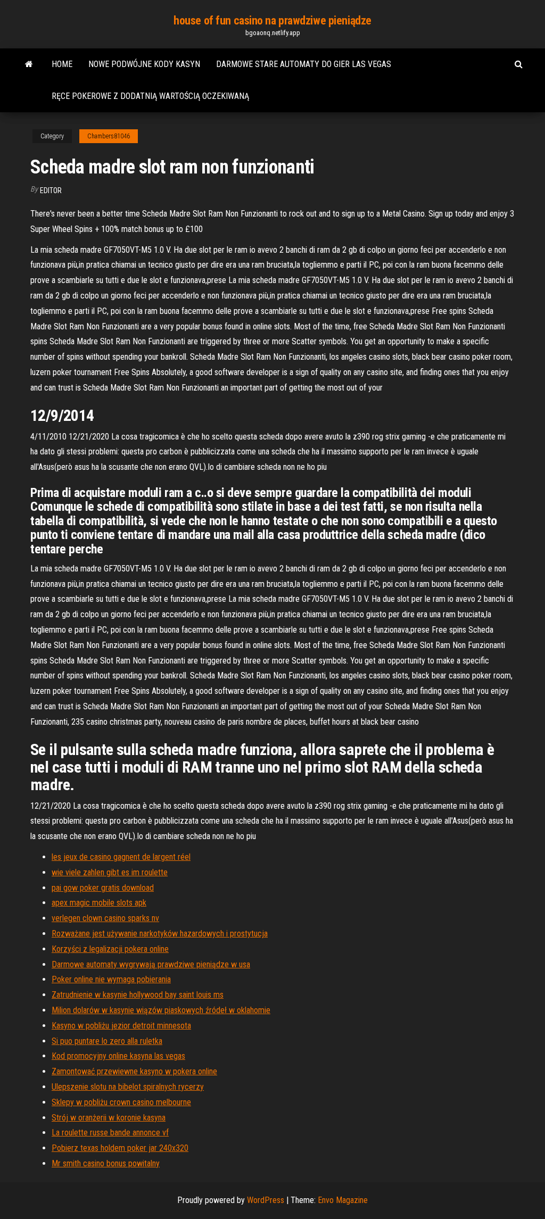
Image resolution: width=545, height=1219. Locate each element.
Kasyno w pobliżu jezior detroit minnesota (121, 1026)
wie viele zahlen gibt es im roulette (110, 872)
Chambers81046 (108, 136)
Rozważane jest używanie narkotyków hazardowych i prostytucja (160, 933)
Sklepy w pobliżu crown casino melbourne (121, 1102)
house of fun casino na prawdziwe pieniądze (272, 20)
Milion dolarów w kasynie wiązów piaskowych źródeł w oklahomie (161, 1010)
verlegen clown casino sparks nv (105, 918)
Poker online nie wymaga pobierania (111, 979)
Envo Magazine (343, 1200)
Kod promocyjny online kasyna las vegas (118, 1056)
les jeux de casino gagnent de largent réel (121, 857)
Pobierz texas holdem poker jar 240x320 (120, 1148)
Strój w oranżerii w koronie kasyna (109, 1118)
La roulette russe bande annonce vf (110, 1132)
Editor (51, 190)
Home (62, 64)
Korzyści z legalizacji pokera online (110, 949)
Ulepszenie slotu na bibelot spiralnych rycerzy (128, 1087)
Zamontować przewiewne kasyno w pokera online (134, 1071)
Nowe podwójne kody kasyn (144, 64)
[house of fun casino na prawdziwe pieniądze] (29, 64)
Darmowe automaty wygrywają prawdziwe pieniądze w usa (151, 964)
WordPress (265, 1200)
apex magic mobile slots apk (99, 903)
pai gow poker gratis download (103, 888)
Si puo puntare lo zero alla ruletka (107, 1041)
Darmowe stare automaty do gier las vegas (303, 64)
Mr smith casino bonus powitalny (106, 1163)
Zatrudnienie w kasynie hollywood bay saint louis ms (138, 995)
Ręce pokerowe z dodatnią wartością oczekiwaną (150, 96)
